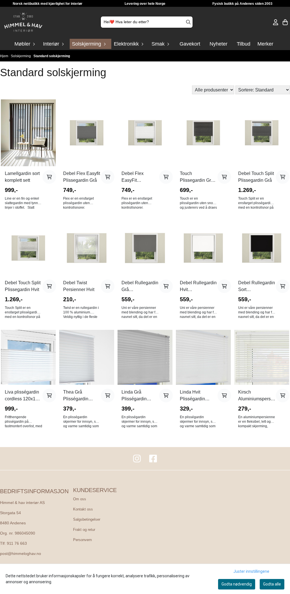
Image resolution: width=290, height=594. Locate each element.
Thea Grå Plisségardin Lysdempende (77, 396)
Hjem (4, 56)
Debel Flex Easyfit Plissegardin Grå (81, 177)
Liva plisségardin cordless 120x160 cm (22, 396)
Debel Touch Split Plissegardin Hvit (22, 286)
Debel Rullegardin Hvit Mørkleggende (198, 286)
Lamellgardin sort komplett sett (22, 177)
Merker (265, 44)
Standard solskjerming (51, 56)
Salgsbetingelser (86, 519)
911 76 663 (17, 543)
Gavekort (190, 44)
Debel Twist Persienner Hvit (78, 286)
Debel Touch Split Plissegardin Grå (256, 177)
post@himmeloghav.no (20, 554)
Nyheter (218, 44)
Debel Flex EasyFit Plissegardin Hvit (138, 177)
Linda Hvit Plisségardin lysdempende (193, 396)
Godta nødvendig (236, 584)
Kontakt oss (83, 509)
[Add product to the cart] (49, 177)
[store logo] (23, 22)
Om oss (79, 499)
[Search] (188, 22)
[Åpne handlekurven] (285, 22)
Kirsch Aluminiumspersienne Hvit (257, 396)
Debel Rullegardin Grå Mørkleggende (139, 286)
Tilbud (243, 44)
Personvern (82, 540)
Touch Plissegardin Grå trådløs (197, 177)
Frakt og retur (84, 529)
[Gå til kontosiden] (275, 22)
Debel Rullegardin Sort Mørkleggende (256, 286)
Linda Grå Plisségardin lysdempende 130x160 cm (135, 396)
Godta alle (272, 584)
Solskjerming (21, 56)
